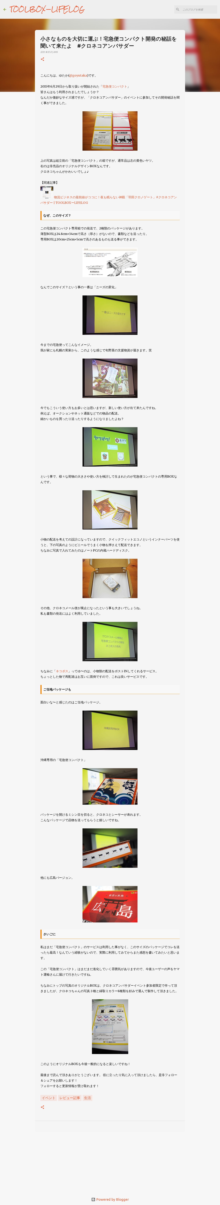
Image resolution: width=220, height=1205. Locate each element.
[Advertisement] (110, 1161)
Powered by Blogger (112, 1199)
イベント (49, 1098)
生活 (87, 1098)
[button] (42, 59)
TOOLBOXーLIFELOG (47, 9)
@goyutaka (78, 75)
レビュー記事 (69, 1098)
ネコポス (62, 671)
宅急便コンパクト (114, 86)
